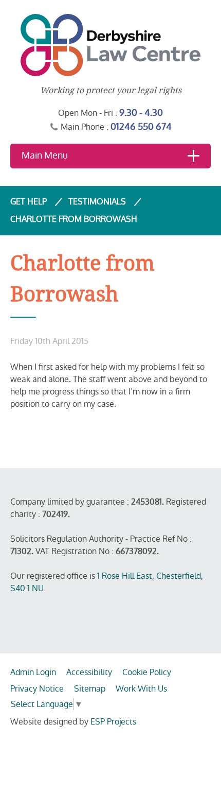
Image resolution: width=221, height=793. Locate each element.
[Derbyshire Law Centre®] (110, 45)
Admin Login (33, 672)
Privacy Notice (37, 689)
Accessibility (89, 672)
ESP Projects (113, 722)
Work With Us (141, 689)
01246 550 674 (141, 126)
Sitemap (89, 689)
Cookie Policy (146, 672)
